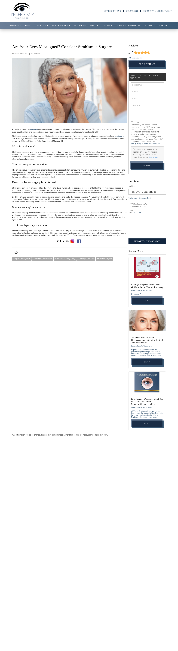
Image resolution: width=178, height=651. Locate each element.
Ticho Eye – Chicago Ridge (65, 259)
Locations (42, 25)
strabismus (34, 129)
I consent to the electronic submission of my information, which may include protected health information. (145, 153)
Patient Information (129, 25)
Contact (150, 25)
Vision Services (61, 25)
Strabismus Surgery (104, 259)
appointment (119, 136)
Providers (15, 25)
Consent (137, 122)
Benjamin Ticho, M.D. (21, 259)
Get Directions (112, 11)
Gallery (95, 25)
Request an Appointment (157, 11)
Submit (147, 166)
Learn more (153, 157)
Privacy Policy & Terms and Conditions (145, 144)
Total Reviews (135, 58)
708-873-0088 (132, 11)
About (28, 25)
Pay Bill (164, 25)
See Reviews (147, 64)
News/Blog (80, 25)
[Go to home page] (30, 11)
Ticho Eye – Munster (86, 259)
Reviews (108, 25)
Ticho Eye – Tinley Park (42, 259)
